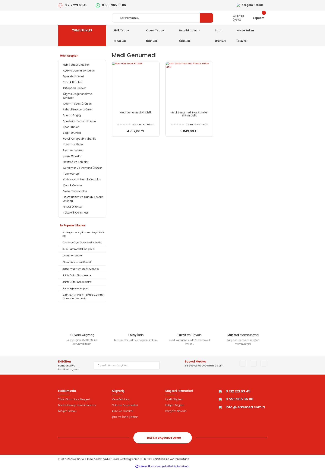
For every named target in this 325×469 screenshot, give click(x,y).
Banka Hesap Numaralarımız (77, 405)
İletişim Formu (67, 411)
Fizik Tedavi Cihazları (122, 36)
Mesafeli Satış (121, 399)
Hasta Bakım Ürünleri (245, 36)
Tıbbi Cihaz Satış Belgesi (74, 399)
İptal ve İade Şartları (125, 417)
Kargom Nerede (176, 411)
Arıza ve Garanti (122, 411)
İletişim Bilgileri (174, 405)
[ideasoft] (142, 466)
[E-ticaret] (162, 466)
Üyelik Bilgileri (173, 399)
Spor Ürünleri (220, 36)
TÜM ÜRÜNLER (82, 30)
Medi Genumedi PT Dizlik (136, 112)
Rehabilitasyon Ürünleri (189, 36)
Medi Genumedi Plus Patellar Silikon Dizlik (189, 114)
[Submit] (154, 365)
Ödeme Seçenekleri (125, 405)
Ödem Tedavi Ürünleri (155, 36)
